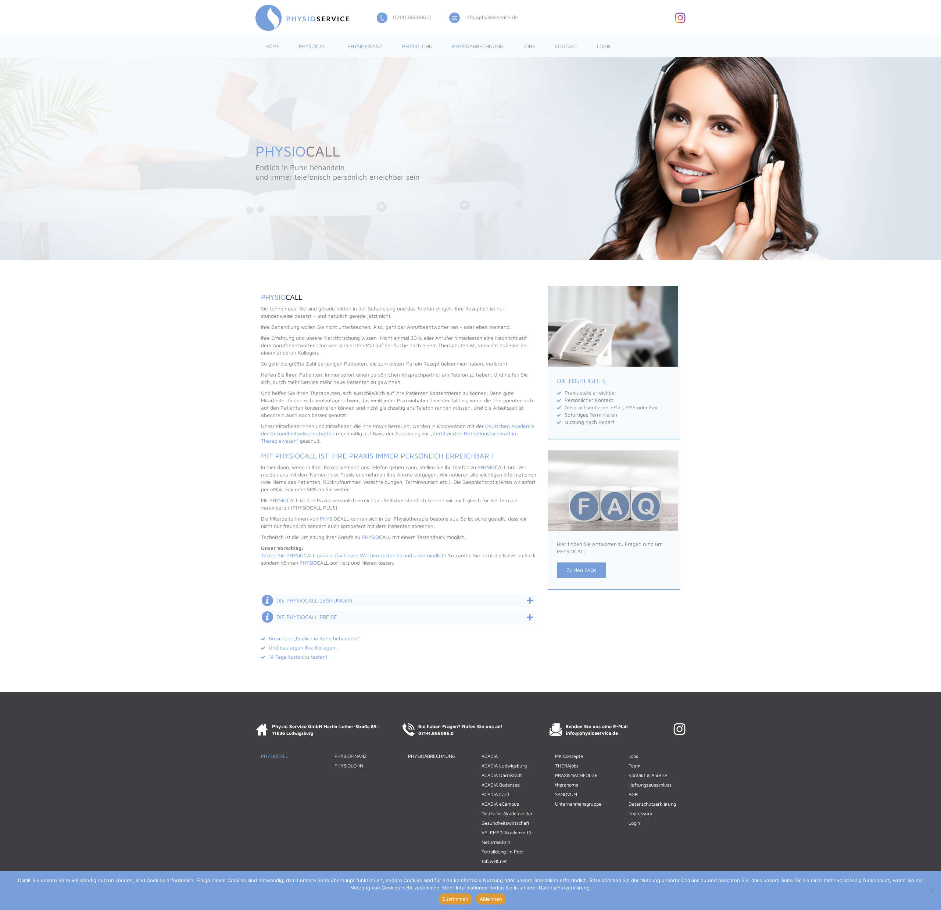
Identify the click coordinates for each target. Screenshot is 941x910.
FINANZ (365, 46)
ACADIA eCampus (500, 804)
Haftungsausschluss (650, 785)
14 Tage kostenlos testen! (298, 657)
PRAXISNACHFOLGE (576, 775)
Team (634, 766)
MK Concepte (569, 756)
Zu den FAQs (581, 570)
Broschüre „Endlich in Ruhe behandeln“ (314, 638)
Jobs (529, 46)
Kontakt (566, 46)
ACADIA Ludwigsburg (504, 766)
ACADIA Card (495, 794)
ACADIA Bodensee (501, 785)
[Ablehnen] (931, 890)
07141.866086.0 (412, 17)
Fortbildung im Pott (502, 852)
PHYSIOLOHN (348, 766)
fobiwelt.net (494, 861)
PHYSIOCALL (274, 756)
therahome (566, 785)
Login (604, 46)
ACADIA (490, 756)
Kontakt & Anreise (648, 775)
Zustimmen (455, 899)
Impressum (640, 813)
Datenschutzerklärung (652, 804)
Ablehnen (491, 899)
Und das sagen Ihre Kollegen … (305, 647)
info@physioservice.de (491, 17)
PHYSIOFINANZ (350, 756)
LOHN (417, 46)
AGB (633, 794)
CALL (313, 46)
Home (272, 46)
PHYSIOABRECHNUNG (431, 756)
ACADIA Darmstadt (502, 775)
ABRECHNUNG (478, 46)
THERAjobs (567, 766)
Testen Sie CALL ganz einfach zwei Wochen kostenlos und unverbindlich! (354, 555)
